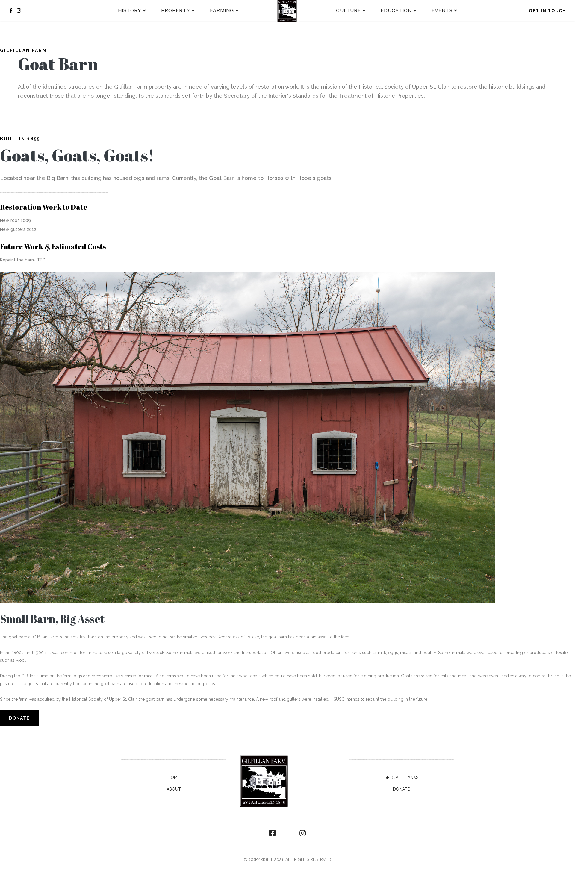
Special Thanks (401, 777)
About (174, 789)
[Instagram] (19, 10)
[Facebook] (272, 833)
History (130, 10)
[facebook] (11, 10)
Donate (19, 718)
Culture (348, 10)
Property (175, 10)
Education (396, 10)
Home (174, 777)
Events (442, 10)
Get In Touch (547, 10)
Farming (222, 10)
